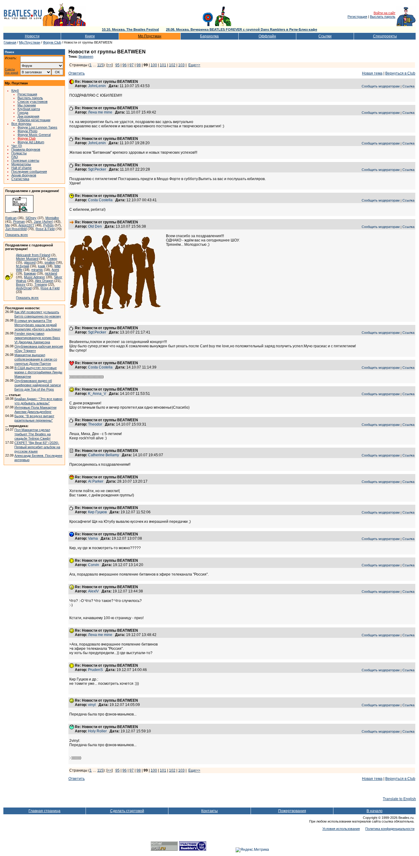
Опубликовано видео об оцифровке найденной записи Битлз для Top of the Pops (37, 385)
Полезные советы (25, 160)
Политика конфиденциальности (389, 829)
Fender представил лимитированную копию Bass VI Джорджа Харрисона (37, 338)
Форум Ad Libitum (30, 142)
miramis (37, 270)
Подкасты (19, 153)
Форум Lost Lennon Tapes (37, 127)
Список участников (32, 101)
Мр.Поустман (149, 36)
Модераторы (21, 164)
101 (163, 65)
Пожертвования (292, 811)
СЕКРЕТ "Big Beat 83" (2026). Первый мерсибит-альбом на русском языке (37, 447)
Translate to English (399, 799)
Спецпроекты (385, 36)
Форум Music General (34, 135)
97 (131, 65)
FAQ (14, 157)
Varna (93, 538)
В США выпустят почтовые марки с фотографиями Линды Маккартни (38, 372)
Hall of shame (21, 168)
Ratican (11, 218)
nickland (51, 273)
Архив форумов (23, 175)
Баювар (30, 273)
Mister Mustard (27, 258)
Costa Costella (100, 200)
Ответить (76, 73)
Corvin (93, 565)
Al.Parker (95, 481)
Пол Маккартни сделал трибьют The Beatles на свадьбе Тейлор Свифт (32, 434)
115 (100, 65)
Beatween (86, 56)
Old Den (95, 226)
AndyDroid (24, 288)
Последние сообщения (29, 171)
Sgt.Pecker (97, 169)
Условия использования (341, 829)
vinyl (92, 705)
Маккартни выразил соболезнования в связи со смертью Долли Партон (35, 359)
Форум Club (52, 42)
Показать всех (16, 235)
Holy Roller (97, 731)
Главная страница (44, 811)
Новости (32, 36)
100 (154, 65)
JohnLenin (97, 86)
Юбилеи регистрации (33, 120)
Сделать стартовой (127, 811)
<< (109, 65)
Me (7, 225)
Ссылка (408, 86)
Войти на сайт (384, 13)
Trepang (40, 284)
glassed (30, 262)
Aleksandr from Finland (33, 255)
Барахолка (209, 36)
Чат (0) (16, 146)
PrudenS (95, 670)
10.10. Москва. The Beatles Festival (130, 29)
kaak (41, 266)
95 (117, 65)
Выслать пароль (382, 16)
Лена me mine (100, 112)
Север (52, 258)
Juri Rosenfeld (16, 229)
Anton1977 (26, 225)
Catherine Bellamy (103, 455)
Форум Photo (27, 131)
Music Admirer (34, 277)
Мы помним (26, 105)
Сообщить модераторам (381, 86)
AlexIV (93, 591)
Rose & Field (45, 229)
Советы (10, 69)
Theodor (95, 424)
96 (124, 65)
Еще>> (194, 65)
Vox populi (11, 72)
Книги (90, 36)
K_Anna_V (97, 393)
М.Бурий (22, 266)
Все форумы (21, 123)
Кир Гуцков (97, 512)
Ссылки (325, 36)
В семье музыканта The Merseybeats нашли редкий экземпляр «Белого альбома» (37, 325)
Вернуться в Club (400, 73)
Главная (10, 42)
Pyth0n (48, 225)
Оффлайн (267, 36)
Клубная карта (28, 109)
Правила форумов (25, 149)
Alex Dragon (44, 281)
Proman (19, 221)
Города (22, 112)
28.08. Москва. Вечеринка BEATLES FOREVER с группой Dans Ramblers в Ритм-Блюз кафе (241, 29)
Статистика (20, 179)
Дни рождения (28, 116)
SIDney (31, 218)
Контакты (209, 811)
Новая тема (372, 73)
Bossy (20, 284)
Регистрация (357, 16)
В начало (374, 811)
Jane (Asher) (43, 221)
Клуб (15, 90)
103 (181, 65)
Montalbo (52, 218)
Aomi (55, 270)
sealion (49, 262)
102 (172, 65)
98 (138, 65)
